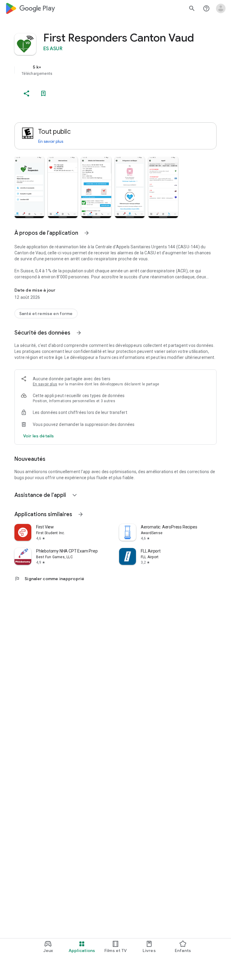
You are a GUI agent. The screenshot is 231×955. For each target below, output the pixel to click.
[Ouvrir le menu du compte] (221, 8)
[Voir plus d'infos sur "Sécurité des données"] (79, 333)
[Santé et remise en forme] (46, 313)
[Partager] (26, 93)
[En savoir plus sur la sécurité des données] (38, 436)
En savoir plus (50, 141)
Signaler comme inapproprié (49, 578)
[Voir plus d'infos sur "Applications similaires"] (80, 514)
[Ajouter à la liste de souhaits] (43, 93)
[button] (29, 187)
